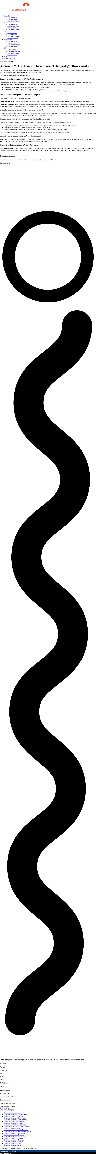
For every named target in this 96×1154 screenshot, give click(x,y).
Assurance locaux (13, 43)
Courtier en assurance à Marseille (13, 1141)
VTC (5, 22)
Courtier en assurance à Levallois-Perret (15, 1114)
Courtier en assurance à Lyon (12, 1145)
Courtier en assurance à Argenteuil (14, 1135)
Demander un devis (9, 58)
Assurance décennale (14, 51)
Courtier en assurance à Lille (12, 1143)
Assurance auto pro (13, 26)
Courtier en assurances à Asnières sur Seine (16, 1126)
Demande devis (5, 1153)
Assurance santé (12, 19)
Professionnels (8, 39)
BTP (5, 48)
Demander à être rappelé (7, 1110)
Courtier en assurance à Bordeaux (14, 1140)
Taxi (5, 31)
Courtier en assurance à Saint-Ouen (14, 1133)
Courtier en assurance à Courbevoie (14, 1118)
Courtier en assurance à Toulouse (13, 1138)
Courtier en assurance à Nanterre (13, 1116)
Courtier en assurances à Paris (12, 1128)
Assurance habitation (14, 21)
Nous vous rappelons (8, 1151)
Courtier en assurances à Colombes (14, 1121)
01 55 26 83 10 (4, 1108)
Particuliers (7, 16)
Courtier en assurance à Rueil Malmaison (16, 1130)
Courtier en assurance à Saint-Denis (14, 1136)
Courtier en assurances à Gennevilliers (15, 1125)
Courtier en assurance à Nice (12, 1113)
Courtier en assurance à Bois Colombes (15, 1119)
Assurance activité (13, 38)
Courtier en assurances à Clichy (13, 1123)
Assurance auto (12, 17)
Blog (5, 56)
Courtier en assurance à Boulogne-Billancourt (17, 1131)
